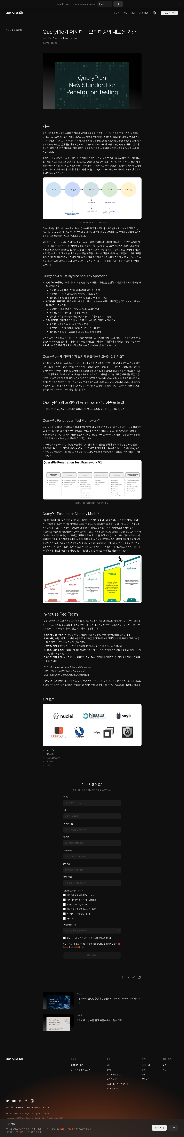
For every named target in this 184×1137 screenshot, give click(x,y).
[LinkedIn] (8, 1101)
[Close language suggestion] (179, 4)
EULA (46, 1107)
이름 (65, 796)
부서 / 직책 (68, 850)
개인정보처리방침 (78, 947)
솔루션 (116, 13)
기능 (125, 13)
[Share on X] (128, 977)
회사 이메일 (68, 823)
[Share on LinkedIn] (134, 977)
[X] (20, 1101)
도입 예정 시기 (69, 924)
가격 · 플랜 (143, 12)
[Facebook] (26, 1101)
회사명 (66, 837)
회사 (133, 13)
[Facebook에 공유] (123, 977)
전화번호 (66, 863)
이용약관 (19, 1107)
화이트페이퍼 (17, 30)
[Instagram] (32, 1101)
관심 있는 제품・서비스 (73, 890)
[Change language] (154, 13)
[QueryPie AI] (14, 12)
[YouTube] (14, 1101)
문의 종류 (67, 877)
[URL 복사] (139, 977)
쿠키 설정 (9, 1107)
